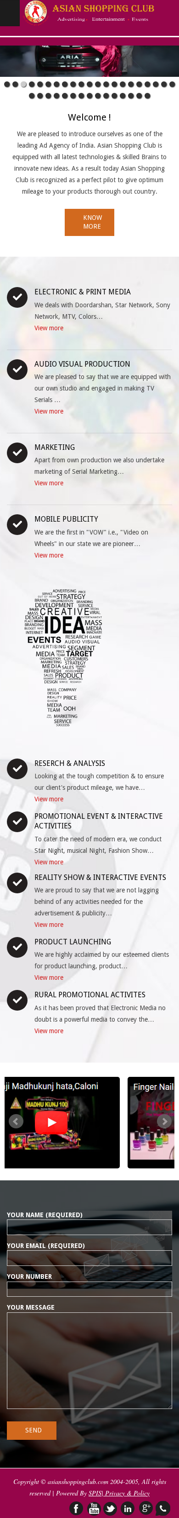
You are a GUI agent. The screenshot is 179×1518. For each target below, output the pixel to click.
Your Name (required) (45, 1215)
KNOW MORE (92, 222)
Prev (16, 1121)
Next (164, 1121)
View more (48, 328)
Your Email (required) (46, 1245)
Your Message (31, 1307)
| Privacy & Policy (125, 1493)
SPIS (95, 1493)
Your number (29, 1276)
